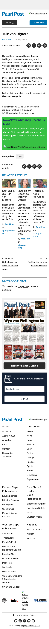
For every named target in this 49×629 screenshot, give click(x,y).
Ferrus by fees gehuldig (38, 193)
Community (38, 23)
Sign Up (24, 398)
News (19, 156)
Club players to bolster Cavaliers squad (10, 265)
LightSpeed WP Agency (30, 626)
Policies (33, 615)
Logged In (23, 286)
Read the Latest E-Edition (24, 365)
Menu (6, 23)
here (18, 132)
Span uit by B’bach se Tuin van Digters (24, 195)
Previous (9, 258)
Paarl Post (7, 39)
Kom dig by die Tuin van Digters (8, 195)
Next (41, 258)
